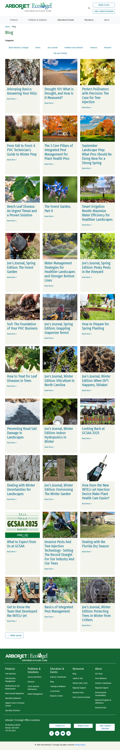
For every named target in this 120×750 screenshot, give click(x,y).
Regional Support (79, 688)
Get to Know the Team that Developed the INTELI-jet (22, 611)
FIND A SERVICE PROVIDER (103, 11)
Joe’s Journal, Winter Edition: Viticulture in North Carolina (59, 380)
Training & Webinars (58, 686)
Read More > (12, 99)
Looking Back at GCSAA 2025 (93, 431)
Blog (52, 682)
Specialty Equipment (13, 698)
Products (14, 20)
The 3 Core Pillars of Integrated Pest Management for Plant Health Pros (59, 152)
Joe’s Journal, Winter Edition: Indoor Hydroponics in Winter (59, 435)
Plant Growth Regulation (14, 693)
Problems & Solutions (37, 20)
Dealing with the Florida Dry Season (95, 544)
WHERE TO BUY (103, 5)
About (106, 20)
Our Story (98, 674)
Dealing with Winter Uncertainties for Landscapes (21, 489)
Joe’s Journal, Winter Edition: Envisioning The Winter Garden (59, 489)
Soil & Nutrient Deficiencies (33, 687)
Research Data (78, 692)
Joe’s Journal (52, 47)
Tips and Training (60, 53)
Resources (89, 20)
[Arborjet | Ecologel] (28, 7)
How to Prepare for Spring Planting (95, 326)
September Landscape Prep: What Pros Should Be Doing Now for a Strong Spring (97, 154)
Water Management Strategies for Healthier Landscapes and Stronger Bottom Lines (60, 272)
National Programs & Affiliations (103, 701)
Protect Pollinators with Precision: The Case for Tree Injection (95, 95)
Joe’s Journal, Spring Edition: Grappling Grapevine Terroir (59, 328)
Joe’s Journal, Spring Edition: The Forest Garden (21, 267)
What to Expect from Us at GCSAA (21, 544)
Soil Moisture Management (10, 679)
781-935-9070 (10, 730)
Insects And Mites (34, 677)
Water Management (35, 694)
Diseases (31, 682)
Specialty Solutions (12, 710)
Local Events (55, 691)
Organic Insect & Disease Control (14, 704)
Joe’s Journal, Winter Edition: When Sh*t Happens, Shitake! (96, 380)
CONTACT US (60, 726)
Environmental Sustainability (100, 693)
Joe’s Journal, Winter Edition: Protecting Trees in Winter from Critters (96, 613)
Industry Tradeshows (58, 677)
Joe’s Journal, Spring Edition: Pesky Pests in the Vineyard (96, 267)
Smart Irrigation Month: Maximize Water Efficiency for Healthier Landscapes (97, 213)
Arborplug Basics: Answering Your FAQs (22, 91)
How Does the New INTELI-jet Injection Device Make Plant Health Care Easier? (96, 491)
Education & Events (65, 20)
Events (37, 47)
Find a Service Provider (81, 697)
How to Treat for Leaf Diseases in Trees (22, 378)
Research (107, 47)
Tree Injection (10, 674)
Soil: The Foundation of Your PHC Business (22, 326)
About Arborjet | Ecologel (18, 47)
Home (7, 26)
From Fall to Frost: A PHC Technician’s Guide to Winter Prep (22, 150)
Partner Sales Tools (80, 683)
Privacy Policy (80, 745)
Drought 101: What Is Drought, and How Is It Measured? (59, 93)
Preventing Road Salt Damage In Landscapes (22, 433)
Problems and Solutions (74, 47)
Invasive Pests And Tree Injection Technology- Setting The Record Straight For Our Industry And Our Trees (59, 553)
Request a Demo (56, 696)
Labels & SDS (78, 678)
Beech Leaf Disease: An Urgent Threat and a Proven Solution (22, 210)
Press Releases (101, 678)
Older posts (14, 635)
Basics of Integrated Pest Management (59, 609)
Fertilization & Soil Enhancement (12, 687)
